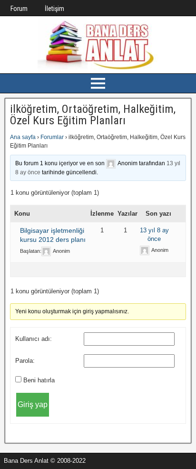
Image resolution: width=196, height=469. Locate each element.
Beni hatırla (39, 380)
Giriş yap (33, 404)
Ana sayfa (23, 137)
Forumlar (52, 137)
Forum (19, 8)
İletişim (54, 8)
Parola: (25, 360)
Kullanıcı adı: (33, 338)
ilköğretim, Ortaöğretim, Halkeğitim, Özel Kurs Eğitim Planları (93, 114)
